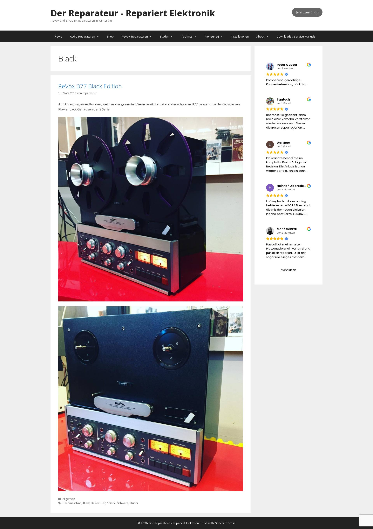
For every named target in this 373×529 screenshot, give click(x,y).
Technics (187, 36)
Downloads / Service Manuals (295, 36)
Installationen (240, 36)
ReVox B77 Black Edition (90, 86)
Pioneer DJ (212, 36)
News (58, 36)
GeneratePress (225, 523)
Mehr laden (288, 270)
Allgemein (69, 499)
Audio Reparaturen (82, 36)
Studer (164, 36)
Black (86, 503)
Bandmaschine (72, 503)
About (260, 36)
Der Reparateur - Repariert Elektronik (133, 13)
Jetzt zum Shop (307, 12)
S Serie (111, 503)
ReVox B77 (98, 503)
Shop (110, 36)
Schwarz (122, 503)
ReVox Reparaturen (134, 36)
